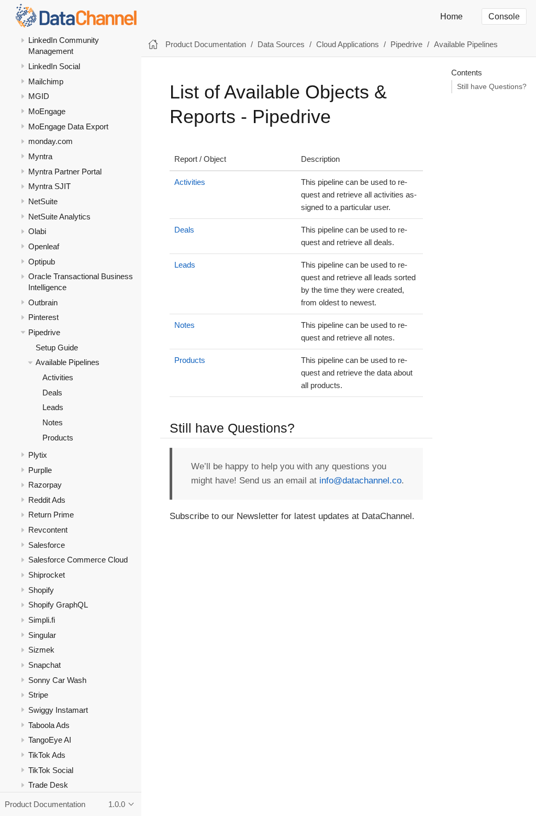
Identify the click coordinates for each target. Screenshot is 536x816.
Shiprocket (46, 574)
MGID (38, 96)
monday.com (50, 141)
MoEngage (46, 111)
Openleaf (43, 246)
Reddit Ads (46, 499)
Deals (52, 392)
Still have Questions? (492, 87)
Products (57, 437)
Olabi (37, 231)
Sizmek (41, 649)
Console (504, 16)
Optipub (41, 261)
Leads (52, 407)
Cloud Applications (347, 44)
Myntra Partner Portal (65, 171)
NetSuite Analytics (59, 216)
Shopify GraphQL (58, 604)
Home (451, 16)
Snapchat (44, 664)
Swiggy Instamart (58, 709)
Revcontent (48, 529)
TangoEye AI (49, 739)
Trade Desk (48, 784)
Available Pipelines (67, 362)
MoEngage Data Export (68, 126)
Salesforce (46, 545)
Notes (52, 422)
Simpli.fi (41, 619)
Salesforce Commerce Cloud (78, 559)
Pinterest (43, 317)
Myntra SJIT (49, 186)
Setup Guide (57, 347)
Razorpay (45, 484)
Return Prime (51, 514)
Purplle (40, 470)
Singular (42, 635)
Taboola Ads (49, 725)
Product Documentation (205, 44)
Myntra (40, 156)
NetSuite (43, 201)
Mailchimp (45, 81)
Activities (57, 377)
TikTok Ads (46, 755)
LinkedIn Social (54, 66)
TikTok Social (50, 770)
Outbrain (43, 302)
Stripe (38, 694)
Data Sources (281, 44)
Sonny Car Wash (57, 680)
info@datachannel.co (360, 481)
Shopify (41, 590)
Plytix (37, 454)
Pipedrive (44, 332)
